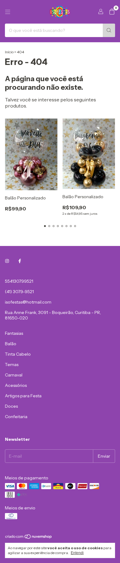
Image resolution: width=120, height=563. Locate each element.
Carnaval (13, 375)
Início (9, 52)
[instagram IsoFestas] (7, 261)
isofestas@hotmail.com (28, 302)
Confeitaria (16, 416)
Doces (11, 406)
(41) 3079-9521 (19, 291)
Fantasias (14, 333)
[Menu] (7, 12)
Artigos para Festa (23, 396)
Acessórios (16, 385)
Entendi (77, 553)
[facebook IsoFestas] (20, 261)
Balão (10, 343)
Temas (11, 364)
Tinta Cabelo (18, 354)
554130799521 (19, 281)
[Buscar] (109, 30)
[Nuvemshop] (29, 538)
